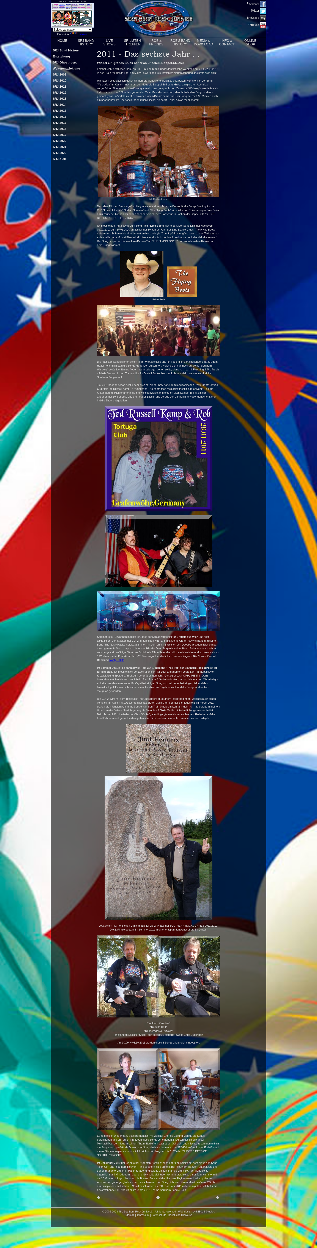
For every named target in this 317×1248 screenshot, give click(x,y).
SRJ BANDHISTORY (86, 42)
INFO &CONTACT (227, 42)
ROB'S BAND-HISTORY (180, 42)
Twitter (255, 10)
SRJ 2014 (59, 104)
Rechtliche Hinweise (180, 1215)
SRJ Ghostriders (65, 62)
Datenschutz (158, 1215)
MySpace (253, 17)
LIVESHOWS (109, 42)
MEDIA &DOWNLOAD (203, 42)
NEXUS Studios (205, 1211)
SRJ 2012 (59, 92)
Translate (83, 34)
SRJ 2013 (59, 98)
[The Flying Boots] (158, 355)
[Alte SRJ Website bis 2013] (72, 27)
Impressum (143, 1215)
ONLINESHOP (250, 42)
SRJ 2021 (59, 147)
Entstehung (61, 56)
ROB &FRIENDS (156, 42)
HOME (62, 40)
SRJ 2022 (59, 153)
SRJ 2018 (59, 128)
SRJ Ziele (60, 159)
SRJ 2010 (59, 80)
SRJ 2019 (59, 134)
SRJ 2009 (59, 74)
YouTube (254, 24)
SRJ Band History (66, 50)
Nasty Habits (116, 660)
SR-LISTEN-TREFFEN (133, 42)
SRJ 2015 (59, 110)
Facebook (253, 3)
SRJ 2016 (59, 116)
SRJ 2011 (59, 86)
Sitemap (130, 1215)
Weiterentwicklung (66, 68)
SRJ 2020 (59, 140)
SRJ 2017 (59, 122)
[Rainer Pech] (141, 295)
